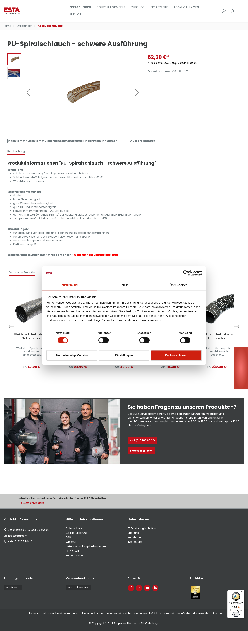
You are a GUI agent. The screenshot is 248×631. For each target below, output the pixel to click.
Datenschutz (74, 528)
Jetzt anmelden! (33, 503)
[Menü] (242, 592)
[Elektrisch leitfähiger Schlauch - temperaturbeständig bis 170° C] (216, 309)
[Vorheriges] (28, 92)
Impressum (135, 542)
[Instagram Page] (139, 588)
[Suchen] (224, 10)
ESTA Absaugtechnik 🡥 (142, 528)
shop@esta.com (141, 451)
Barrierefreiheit (75, 555)
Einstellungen (124, 355)
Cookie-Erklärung (76, 533)
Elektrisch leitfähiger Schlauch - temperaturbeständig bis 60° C (31, 336)
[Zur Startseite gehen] (22, 11)
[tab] (16, 152)
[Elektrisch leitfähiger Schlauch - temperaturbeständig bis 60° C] (31, 309)
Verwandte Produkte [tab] (22, 272)
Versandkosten (93, 613)
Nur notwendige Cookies (72, 355)
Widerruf (71, 542)
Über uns (133, 533)
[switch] (103, 340)
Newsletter (134, 537)
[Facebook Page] (131, 588)
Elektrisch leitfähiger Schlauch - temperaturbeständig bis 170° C (216, 336)
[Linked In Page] (155, 588)
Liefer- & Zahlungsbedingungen (86, 546)
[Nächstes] (136, 92)
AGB (68, 537)
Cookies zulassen (176, 355)
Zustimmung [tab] (70, 285)
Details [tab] (124, 285)
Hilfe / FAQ (72, 551)
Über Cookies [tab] (178, 285)
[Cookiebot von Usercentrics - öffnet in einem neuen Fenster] (186, 273)
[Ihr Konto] (232, 10)
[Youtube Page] (147, 588)
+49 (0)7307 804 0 (142, 440)
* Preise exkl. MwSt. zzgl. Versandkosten (172, 63)
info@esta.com (17, 536)
